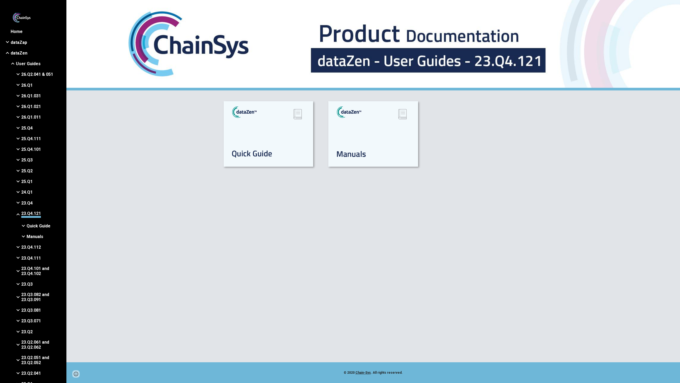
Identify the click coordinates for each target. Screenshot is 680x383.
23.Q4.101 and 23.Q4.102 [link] (35, 271)
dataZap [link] (19, 42)
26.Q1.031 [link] (31, 95)
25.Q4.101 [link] (31, 149)
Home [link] (17, 31)
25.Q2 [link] (27, 170)
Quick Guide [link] (38, 225)
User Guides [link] (28, 63)
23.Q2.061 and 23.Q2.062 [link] (35, 345)
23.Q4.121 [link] (31, 213)
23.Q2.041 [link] (31, 373)
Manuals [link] (35, 236)
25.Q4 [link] (27, 128)
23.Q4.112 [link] (31, 247)
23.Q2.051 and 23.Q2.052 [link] (35, 360)
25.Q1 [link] (27, 181)
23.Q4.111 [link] (31, 258)
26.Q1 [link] (27, 85)
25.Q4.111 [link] (31, 138)
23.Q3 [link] (27, 284)
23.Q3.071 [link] (31, 320)
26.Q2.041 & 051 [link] (37, 74)
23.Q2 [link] (27, 331)
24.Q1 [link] (27, 192)
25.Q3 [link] (27, 160)
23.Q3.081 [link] (31, 310)
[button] (673, 7)
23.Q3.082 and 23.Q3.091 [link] (35, 297)
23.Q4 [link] (27, 203)
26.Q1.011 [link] (31, 117)
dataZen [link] (19, 53)
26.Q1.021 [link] (31, 106)
